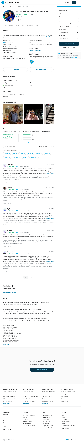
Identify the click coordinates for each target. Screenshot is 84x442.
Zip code (61, 17)
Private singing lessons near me (49, 391)
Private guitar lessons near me (49, 398)
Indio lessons (64, 401)
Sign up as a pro (47, 417)
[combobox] (34, 2)
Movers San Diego (27, 398)
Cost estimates (27, 423)
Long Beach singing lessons (68, 391)
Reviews (23, 25)
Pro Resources (46, 421)
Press (4, 425)
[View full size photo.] (13, 114)
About (4, 25)
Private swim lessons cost (9, 396)
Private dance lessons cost (9, 391)
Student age (62, 35)
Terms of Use (66, 419)
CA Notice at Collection (68, 425)
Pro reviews (46, 423)
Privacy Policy (66, 421)
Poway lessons (64, 396)
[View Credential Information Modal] (12, 286)
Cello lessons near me (47, 394)
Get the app (26, 419)
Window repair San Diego (29, 401)
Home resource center (29, 425)
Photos (17, 25)
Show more (6, 403)
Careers (5, 423)
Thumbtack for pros (48, 415)
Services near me (27, 421)
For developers (7, 421)
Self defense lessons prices (9, 398)
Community (46, 419)
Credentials (30, 25)
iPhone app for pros (48, 425)
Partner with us (7, 419)
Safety (64, 417)
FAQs (36, 25)
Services (10, 25)
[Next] (31, 277)
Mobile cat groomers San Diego (30, 396)
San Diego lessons (65, 394)
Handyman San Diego (28, 394)
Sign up (25, 417)
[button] (9, 16)
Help (63, 415)
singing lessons (14, 6)
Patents (64, 423)
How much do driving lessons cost (11, 394)
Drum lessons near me (47, 401)
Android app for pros (48, 427)
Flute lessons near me (47, 396)
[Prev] (25, 277)
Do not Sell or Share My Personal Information (71, 427)
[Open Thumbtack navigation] (3, 2)
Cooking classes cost (8, 401)
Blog (4, 426)
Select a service (63, 10)
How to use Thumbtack (29, 415)
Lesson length (62, 29)
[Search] (74, 2)
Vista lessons (64, 398)
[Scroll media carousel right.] (54, 114)
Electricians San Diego (28, 391)
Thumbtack (6, 6)
